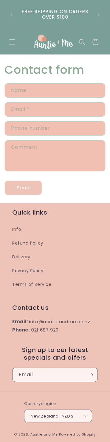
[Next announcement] (98, 14)
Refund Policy (27, 243)
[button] (12, 42)
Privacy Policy (27, 271)
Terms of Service (32, 284)
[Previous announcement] (11, 14)
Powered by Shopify (77, 434)
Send (23, 187)
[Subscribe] (90, 375)
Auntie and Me (44, 434)
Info (16, 229)
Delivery (21, 257)
